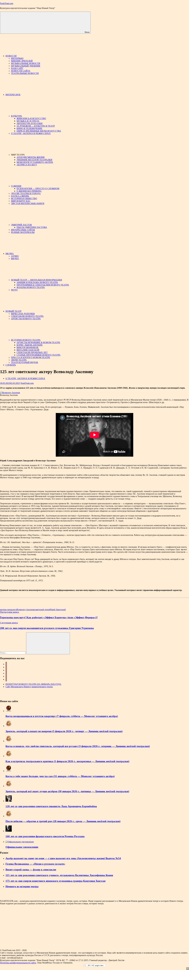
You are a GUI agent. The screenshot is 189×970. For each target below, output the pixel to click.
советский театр (42, 609)
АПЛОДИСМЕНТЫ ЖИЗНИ (31, 157)
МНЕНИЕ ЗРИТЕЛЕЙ (22, 61)
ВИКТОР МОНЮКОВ (27, 347)
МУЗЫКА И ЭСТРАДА (28, 121)
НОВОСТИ (11, 56)
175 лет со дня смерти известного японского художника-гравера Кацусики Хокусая (55, 880)
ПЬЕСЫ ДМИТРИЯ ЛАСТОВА (32, 227)
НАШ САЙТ (17, 68)
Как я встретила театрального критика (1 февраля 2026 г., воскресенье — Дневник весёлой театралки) (67, 761)
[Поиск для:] (13, 653)
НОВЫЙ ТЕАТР (13, 311)
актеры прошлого (8, 609)
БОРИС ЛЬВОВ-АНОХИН (29, 345)
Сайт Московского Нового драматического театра (29, 686)
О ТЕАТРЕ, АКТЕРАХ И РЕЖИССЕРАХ (31, 133)
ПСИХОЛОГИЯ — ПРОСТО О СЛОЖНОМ (38, 188)
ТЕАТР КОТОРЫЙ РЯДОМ (24, 362)
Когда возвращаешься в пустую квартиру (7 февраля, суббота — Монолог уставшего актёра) (62, 716)
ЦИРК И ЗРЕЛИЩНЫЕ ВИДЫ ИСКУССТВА (39, 131)
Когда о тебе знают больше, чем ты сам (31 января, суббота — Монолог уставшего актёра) (60, 776)
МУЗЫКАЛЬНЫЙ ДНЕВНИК (25, 66)
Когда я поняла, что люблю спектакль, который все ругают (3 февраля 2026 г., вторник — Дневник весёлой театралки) (78, 746)
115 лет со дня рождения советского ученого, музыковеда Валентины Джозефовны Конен (59, 875)
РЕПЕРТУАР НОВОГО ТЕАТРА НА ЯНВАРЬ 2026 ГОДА (33, 684)
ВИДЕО (15, 258)
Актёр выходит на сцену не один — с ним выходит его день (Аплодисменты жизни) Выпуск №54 (63, 858)
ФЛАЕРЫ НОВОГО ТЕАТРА (31, 287)
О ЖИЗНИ (16, 186)
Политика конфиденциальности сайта (18, 963)
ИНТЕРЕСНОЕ (13, 94)
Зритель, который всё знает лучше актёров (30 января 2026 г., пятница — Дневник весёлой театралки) (67, 791)
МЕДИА (10, 253)
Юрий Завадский (58, 609)
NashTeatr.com (6, 3)
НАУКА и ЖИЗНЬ (20, 196)
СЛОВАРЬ (11, 365)
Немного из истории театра (22, 886)
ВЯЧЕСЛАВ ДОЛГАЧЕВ (23, 313)
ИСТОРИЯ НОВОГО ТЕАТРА (26, 340)
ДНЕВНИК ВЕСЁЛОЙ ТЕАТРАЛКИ (34, 160)
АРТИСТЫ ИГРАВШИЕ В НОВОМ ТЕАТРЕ (38, 342)
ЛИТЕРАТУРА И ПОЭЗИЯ (29, 123)
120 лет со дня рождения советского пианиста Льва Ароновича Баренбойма (51, 806)
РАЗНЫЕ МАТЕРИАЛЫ (23, 232)
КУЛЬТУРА (16, 116)
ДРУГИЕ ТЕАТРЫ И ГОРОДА (26, 193)
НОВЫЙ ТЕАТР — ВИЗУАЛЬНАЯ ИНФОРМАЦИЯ (36, 280)
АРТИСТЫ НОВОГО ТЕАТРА (26, 318)
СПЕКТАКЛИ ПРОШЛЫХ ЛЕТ (32, 352)
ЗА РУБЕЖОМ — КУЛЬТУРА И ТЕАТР (36, 126)
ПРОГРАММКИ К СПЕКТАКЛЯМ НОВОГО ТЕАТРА (43, 285)
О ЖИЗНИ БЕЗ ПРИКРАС (29, 191)
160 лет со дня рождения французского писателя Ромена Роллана (45, 836)
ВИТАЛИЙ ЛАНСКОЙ (28, 350)
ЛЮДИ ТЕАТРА (19, 360)
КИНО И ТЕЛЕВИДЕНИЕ (29, 128)
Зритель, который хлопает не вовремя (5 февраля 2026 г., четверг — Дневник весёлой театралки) (64, 731)
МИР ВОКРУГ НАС (20, 201)
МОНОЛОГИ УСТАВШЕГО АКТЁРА (35, 162)
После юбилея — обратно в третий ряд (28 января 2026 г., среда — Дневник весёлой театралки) (63, 821)
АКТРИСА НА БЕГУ (27, 165)
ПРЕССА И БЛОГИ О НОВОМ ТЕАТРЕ (30, 357)
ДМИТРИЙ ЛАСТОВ (21, 225)
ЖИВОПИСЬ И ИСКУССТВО (31, 118)
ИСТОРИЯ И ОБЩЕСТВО (24, 198)
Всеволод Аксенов (25, 609)
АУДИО (15, 256)
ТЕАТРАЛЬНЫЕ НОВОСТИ (25, 73)
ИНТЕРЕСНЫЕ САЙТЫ (23, 230)
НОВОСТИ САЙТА (20, 71)
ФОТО (14, 290)
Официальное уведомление (22, 847)
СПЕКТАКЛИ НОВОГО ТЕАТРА (27, 316)
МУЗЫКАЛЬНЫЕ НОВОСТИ (25, 63)
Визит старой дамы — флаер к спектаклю (31, 869)
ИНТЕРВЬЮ (17, 58)
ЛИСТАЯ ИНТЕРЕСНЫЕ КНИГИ (27, 203)
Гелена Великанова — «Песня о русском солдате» (35, 863)
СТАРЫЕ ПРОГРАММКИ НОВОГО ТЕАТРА (38, 355)
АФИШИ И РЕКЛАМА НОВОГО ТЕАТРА (37, 282)
